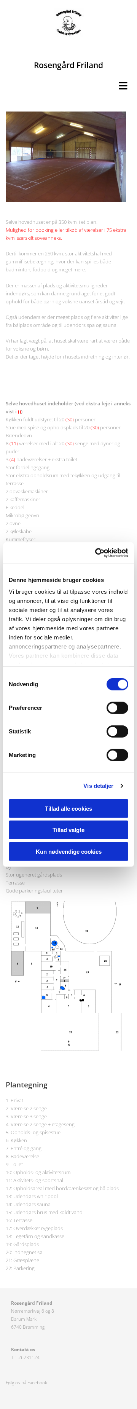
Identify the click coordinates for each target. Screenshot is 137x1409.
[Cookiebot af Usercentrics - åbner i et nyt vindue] (96, 553)
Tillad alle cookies (68, 808)
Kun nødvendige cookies (69, 851)
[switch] (117, 707)
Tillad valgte (68, 830)
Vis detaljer (98, 786)
